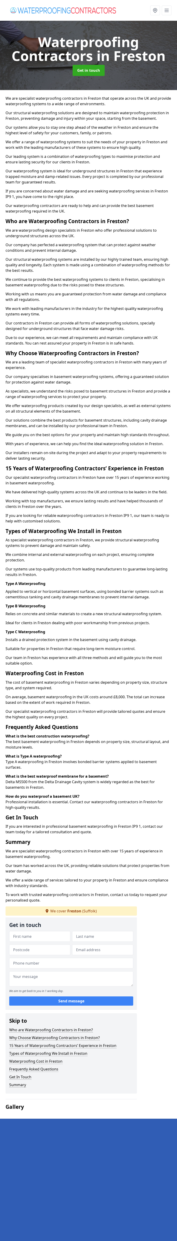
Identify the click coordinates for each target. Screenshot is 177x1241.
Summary (17, 1084)
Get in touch (88, 70)
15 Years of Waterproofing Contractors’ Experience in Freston (62, 1045)
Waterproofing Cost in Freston (35, 1061)
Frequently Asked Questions (33, 1069)
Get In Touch (20, 1076)
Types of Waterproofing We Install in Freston (48, 1053)
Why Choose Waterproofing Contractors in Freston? (54, 1037)
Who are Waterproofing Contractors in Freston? (51, 1029)
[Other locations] (155, 10)
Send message (71, 1001)
